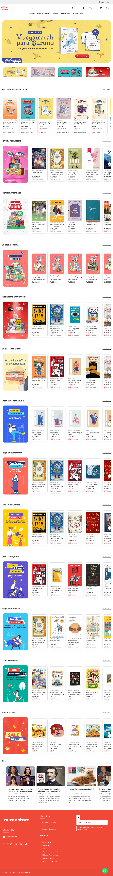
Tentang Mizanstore (48, 829)
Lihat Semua (107, 89)
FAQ (43, 848)
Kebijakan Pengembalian (50, 855)
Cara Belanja (45, 845)
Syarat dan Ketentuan (49, 861)
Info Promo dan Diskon (49, 823)
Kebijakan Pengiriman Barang (51, 852)
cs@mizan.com (12, 837)
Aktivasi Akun (46, 842)
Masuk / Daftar (105, 2)
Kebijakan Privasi (47, 858)
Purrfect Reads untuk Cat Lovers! (81, 789)
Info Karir (44, 826)
